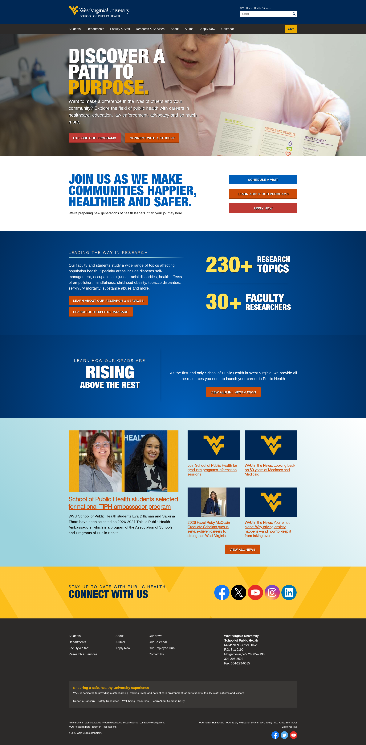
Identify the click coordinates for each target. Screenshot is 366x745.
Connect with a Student (152, 138)
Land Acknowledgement (152, 722)
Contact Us (156, 654)
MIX (276, 722)
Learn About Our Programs (263, 194)
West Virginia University (89, 733)
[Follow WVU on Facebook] (275, 735)
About (175, 29)
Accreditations (76, 722)
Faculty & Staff (120, 29)
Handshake (218, 722)
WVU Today (266, 722)
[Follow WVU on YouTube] (293, 735)
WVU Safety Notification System (242, 722)
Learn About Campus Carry (168, 700)
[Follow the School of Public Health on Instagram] (272, 592)
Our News (155, 636)
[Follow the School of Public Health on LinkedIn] (289, 592)
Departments (95, 29)
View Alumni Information (233, 392)
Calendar (227, 29)
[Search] (294, 14)
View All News (242, 549)
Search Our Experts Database (100, 312)
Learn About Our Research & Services (108, 300)
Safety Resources (108, 700)
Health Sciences (262, 8)
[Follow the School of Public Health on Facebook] (222, 592)
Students (75, 29)
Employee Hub (289, 727)
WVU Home (246, 8)
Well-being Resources (135, 700)
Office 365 (284, 722)
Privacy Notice (130, 722)
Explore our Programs (94, 138)
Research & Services (150, 29)
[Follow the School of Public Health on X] (238, 592)
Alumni (189, 29)
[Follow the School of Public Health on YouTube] (255, 592)
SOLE (294, 722)
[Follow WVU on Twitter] (284, 735)
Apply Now (207, 29)
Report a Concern (84, 700)
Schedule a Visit (263, 179)
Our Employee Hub (162, 648)
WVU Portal (205, 722)
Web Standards (93, 722)
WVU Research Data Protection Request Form (92, 727)
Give (291, 29)
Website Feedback (112, 722)
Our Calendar (158, 642)
